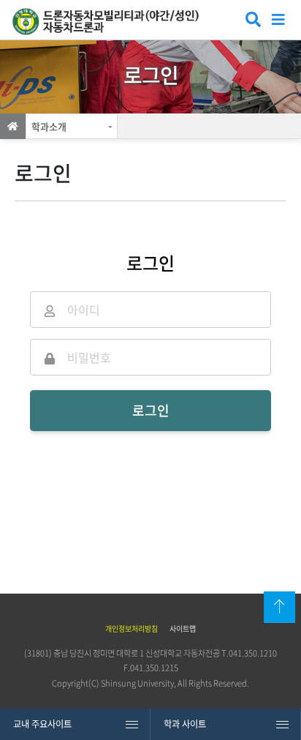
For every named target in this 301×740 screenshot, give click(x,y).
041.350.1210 (253, 653)
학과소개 (48, 126)
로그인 (150, 410)
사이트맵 (182, 628)
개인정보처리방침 (131, 628)
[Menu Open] (279, 18)
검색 (252, 21)
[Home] (13, 126)
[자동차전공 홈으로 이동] (113, 21)
